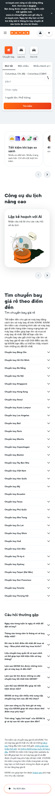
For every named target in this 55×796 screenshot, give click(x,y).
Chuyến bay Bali (13, 423)
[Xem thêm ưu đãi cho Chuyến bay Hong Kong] (48, 392)
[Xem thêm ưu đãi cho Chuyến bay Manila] (48, 439)
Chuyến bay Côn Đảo (15, 548)
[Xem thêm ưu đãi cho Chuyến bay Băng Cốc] (48, 352)
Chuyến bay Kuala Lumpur (18, 407)
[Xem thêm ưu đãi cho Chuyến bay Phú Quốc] (48, 509)
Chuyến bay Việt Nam (15, 470)
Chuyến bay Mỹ (12, 486)
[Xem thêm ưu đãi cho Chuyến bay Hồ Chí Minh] (48, 360)
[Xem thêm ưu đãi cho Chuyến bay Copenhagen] (48, 447)
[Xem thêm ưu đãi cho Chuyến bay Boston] (48, 455)
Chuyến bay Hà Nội (14, 376)
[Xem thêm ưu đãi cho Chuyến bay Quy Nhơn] (48, 533)
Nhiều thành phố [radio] (42, 66)
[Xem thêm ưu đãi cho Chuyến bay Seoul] (48, 399)
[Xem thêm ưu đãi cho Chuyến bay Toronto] (48, 588)
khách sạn (37, 772)
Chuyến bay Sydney (14, 564)
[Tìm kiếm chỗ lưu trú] (21, 50)
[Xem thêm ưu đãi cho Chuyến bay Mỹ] (48, 486)
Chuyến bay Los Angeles (17, 415)
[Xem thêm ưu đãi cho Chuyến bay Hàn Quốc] (48, 478)
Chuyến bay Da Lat (14, 525)
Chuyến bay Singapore (16, 383)
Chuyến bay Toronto (14, 588)
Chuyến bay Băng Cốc (16, 352)
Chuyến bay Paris (13, 431)
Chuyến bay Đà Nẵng (15, 368)
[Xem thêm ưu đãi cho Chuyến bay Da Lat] (48, 525)
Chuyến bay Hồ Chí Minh (17, 360)
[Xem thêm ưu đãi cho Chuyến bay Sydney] (48, 564)
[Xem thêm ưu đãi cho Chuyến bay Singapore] (48, 384)
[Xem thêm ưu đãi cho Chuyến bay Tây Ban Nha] (48, 463)
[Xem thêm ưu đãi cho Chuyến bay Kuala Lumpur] (48, 407)
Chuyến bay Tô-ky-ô (14, 556)
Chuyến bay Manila (14, 439)
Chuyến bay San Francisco (18, 580)
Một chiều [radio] (23, 66)
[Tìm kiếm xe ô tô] (34, 50)
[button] (51, 13)
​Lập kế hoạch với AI (25, 216)
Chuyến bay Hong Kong (16, 391)
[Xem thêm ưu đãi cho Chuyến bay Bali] (48, 423)
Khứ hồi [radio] (9, 66)
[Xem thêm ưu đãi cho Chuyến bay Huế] (48, 541)
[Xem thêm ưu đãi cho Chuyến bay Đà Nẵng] (48, 368)
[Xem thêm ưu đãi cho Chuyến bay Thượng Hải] (48, 596)
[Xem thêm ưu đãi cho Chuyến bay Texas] (48, 501)
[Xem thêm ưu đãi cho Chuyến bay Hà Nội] (48, 376)
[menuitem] (9, 52)
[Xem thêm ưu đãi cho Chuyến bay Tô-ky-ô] (48, 556)
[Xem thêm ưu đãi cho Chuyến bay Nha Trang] (48, 517)
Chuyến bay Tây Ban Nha (17, 462)
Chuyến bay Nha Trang (16, 517)
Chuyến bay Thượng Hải (17, 595)
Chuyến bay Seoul (14, 399)
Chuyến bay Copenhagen (17, 447)
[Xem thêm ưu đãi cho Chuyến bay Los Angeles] (48, 415)
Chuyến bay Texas (13, 501)
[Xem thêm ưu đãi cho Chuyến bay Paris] (48, 431)
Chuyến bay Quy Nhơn (16, 533)
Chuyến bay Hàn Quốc (16, 478)
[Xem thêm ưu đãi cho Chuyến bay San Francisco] (48, 580)
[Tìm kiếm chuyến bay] (9, 50)
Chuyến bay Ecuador (15, 494)
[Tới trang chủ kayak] (19, 33)
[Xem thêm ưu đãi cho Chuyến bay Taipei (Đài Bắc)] (48, 572)
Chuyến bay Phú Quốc (16, 509)
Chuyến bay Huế (13, 541)
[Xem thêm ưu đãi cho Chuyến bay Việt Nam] (48, 470)
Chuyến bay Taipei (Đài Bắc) (19, 572)
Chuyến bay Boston (14, 455)
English (32, 5)
